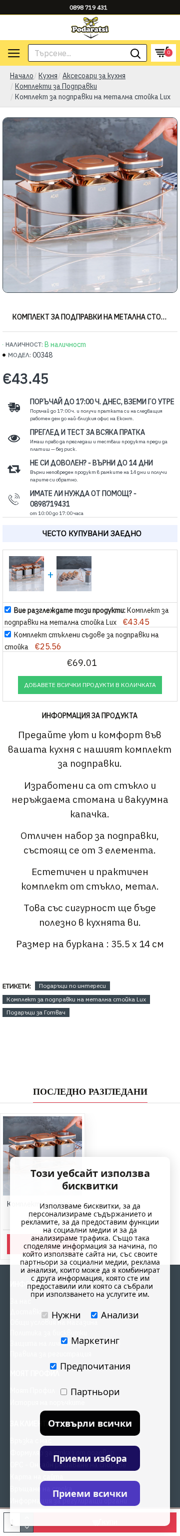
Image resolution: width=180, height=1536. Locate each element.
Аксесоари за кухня (94, 75)
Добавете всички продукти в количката (90, 685)
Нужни (66, 1315)
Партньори (95, 1392)
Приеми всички (90, 1493)
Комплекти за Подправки (56, 86)
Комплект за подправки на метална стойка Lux (76, 999)
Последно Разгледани (90, 1091)
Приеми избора (90, 1458)
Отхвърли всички (90, 1423)
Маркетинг (95, 1340)
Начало (22, 75)
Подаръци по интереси (72, 985)
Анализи (120, 1315)
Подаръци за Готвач (36, 1012)
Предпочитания (95, 1366)
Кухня (48, 75)
